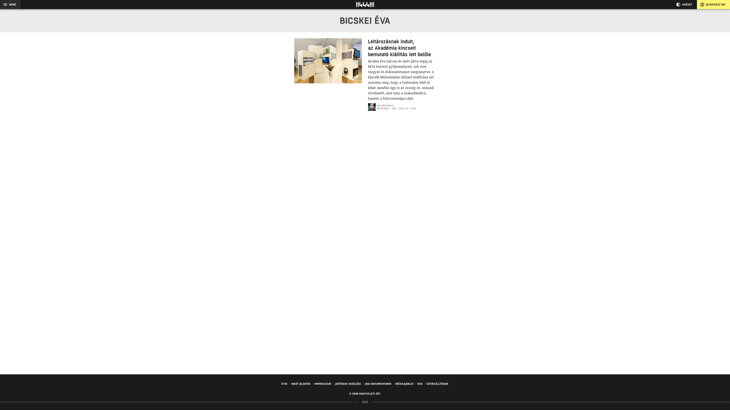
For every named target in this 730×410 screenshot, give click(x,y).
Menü (12, 4)
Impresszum (322, 383)
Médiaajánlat (404, 383)
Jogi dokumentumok (378, 383)
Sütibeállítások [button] (437, 383)
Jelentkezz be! (715, 4)
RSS (420, 383)
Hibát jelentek (301, 383)
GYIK (284, 383)
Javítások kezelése (348, 383)
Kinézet (687, 4)
